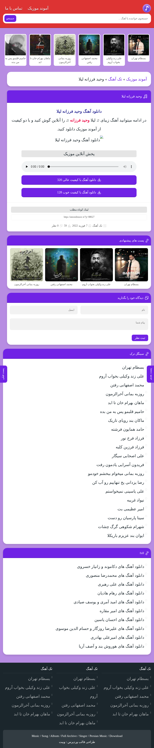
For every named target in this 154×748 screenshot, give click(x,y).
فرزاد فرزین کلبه (130, 447)
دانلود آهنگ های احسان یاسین (119, 619)
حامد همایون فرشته (127, 429)
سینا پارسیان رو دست (126, 518)
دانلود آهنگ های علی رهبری (121, 584)
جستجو (10, 18)
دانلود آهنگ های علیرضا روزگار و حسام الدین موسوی (100, 628)
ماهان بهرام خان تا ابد (126, 402)
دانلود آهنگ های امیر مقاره (122, 611)
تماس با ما (13, 8)
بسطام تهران (133, 367)
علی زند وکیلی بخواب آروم (121, 376)
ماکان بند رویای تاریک (126, 420)
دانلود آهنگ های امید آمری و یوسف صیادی (109, 602)
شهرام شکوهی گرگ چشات (121, 526)
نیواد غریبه (135, 500)
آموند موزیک (38, 8)
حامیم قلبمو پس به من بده (122, 411)
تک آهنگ (115, 79)
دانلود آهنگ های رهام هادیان (120, 593)
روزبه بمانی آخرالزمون (125, 394)
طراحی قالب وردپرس (81, 742)
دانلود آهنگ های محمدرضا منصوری (115, 575)
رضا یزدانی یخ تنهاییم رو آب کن (118, 482)
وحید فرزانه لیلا (132, 96)
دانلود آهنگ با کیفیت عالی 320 (76, 180)
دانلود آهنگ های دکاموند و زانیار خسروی (110, 566)
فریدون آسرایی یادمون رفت (120, 464)
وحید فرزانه (80, 120)
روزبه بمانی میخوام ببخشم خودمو (116, 473)
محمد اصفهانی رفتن (127, 385)
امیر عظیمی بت (131, 509)
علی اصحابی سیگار (128, 456)
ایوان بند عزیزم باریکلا (125, 535)
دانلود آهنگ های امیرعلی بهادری (117, 637)
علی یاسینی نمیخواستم (124, 491)
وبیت (62, 742)
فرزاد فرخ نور (132, 438)
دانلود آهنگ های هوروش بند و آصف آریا (111, 646)
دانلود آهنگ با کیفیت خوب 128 (76, 192)
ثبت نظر (140, 337)
